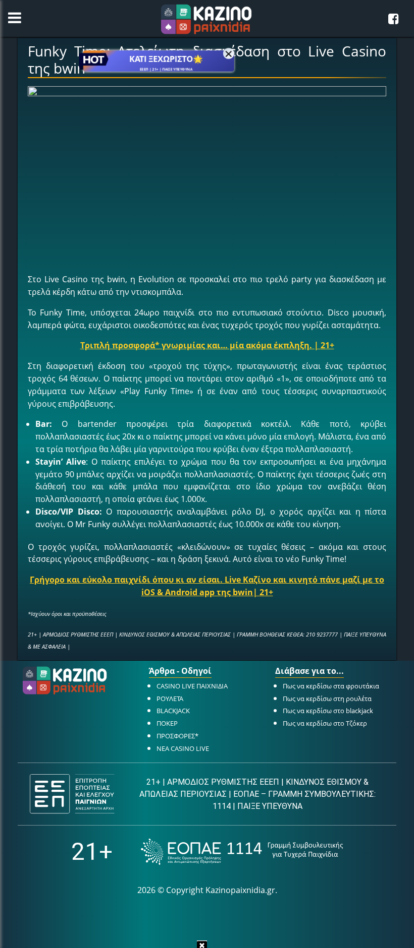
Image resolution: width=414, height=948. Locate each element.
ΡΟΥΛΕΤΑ (170, 698)
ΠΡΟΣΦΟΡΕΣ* (177, 735)
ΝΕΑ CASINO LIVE (183, 748)
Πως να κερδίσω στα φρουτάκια (331, 685)
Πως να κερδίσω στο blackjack (328, 710)
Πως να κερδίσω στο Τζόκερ (325, 723)
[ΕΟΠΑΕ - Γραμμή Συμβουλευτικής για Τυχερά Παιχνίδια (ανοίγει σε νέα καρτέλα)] (242, 851)
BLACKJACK (173, 710)
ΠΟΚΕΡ (167, 723)
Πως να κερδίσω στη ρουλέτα (327, 698)
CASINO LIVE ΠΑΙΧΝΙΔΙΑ (192, 685)
